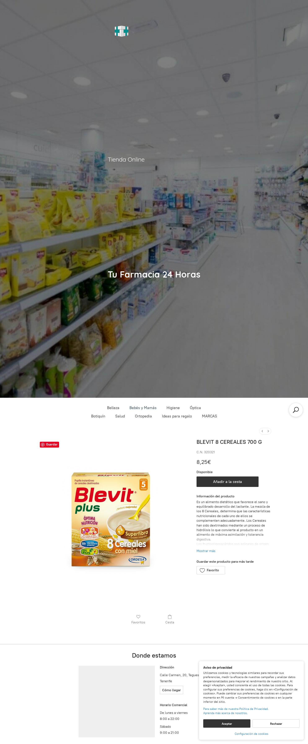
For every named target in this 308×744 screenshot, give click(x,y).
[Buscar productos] (296, 410)
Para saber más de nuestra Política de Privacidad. (236, 709)
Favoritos (138, 622)
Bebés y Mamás (143, 407)
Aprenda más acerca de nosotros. (225, 713)
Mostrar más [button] (206, 551)
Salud (120, 416)
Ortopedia (143, 416)
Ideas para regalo (177, 416)
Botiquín (98, 416)
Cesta (169, 622)
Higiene (173, 407)
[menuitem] (262, 431)
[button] (211, 570)
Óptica (195, 407)
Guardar (52, 444)
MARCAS (209, 416)
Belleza (113, 407)
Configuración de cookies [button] (251, 734)
